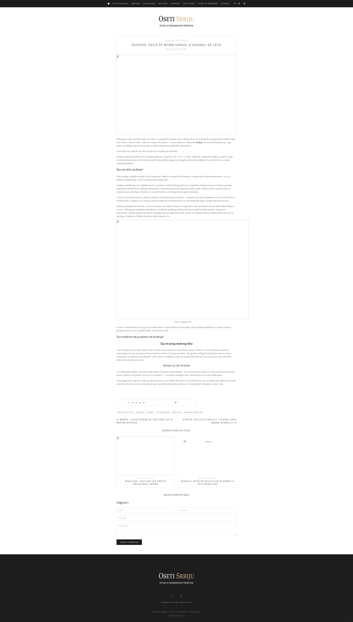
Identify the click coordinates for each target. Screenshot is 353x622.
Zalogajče (149, 3)
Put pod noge (121, 3)
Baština (136, 3)
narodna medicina (193, 412)
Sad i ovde (189, 3)
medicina (177, 412)
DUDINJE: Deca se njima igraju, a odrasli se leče (177, 45)
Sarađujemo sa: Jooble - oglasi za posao (176, 602)
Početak (108, 3)
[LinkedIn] (140, 402)
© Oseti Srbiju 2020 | (164, 612)
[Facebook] (235, 3)
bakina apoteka (125, 412)
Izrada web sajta (176, 616)
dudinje (140, 412)
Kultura (163, 3)
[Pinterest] (136, 402)
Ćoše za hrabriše (208, 3)
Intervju (175, 3)
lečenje (149, 412)
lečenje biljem (163, 412)
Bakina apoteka (176, 40)
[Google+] (144, 402)
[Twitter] (132, 402)
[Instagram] (239, 3)
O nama (225, 3)
